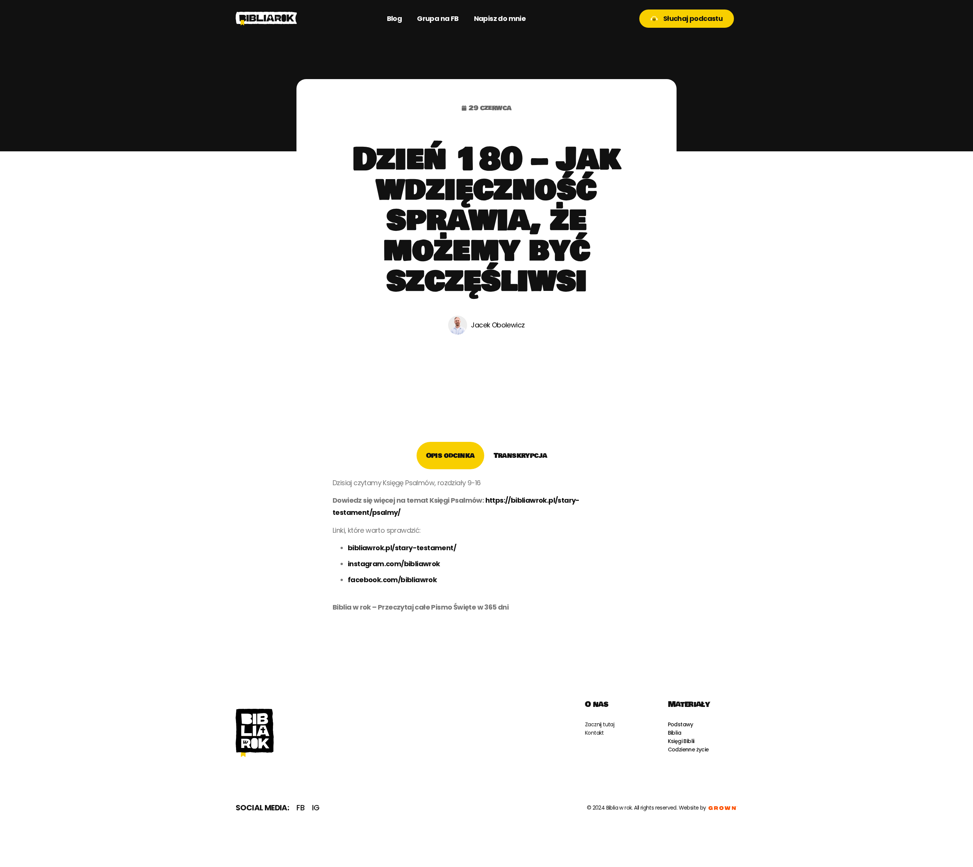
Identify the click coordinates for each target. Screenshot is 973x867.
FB (300, 807)
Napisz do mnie (500, 18)
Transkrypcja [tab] (520, 455)
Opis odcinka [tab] (450, 455)
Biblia (674, 733)
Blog (394, 18)
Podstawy (680, 724)
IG (316, 807)
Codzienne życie (688, 749)
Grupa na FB (437, 18)
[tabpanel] (486, 547)
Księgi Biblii (681, 741)
